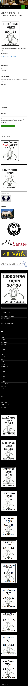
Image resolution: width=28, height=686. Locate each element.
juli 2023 (2, 361)
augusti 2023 (3, 359)
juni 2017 (3, 391)
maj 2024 (3, 356)
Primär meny (26, 7)
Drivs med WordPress (4, 684)
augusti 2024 (3, 351)
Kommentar (4, 84)
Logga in (2, 399)
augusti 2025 (3, 344)
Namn (2, 101)
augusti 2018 (3, 378)
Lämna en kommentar (18, 18)
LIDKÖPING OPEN (6, 7)
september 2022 (4, 366)
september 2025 (4, 342)
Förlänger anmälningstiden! (6, 318)
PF (10, 18)
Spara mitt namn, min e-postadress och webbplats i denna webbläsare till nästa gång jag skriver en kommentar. (13, 120)
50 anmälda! (4, 69)
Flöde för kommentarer (6, 404)
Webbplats (3, 113)
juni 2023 (3, 364)
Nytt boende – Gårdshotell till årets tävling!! (10, 326)
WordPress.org (4, 407)
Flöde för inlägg (4, 402)
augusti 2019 (3, 373)
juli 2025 (2, 347)
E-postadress (4, 107)
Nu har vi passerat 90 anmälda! (7, 316)
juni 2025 (3, 349)
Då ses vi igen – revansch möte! (7, 323)
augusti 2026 (3, 334)
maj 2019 (3, 376)
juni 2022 (3, 371)
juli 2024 (2, 354)
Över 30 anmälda (5, 64)
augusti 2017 (3, 386)
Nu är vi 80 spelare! (5, 321)
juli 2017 (2, 388)
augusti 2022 (3, 369)
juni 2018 (3, 381)
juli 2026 (2, 337)
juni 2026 (3, 339)
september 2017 (4, 383)
